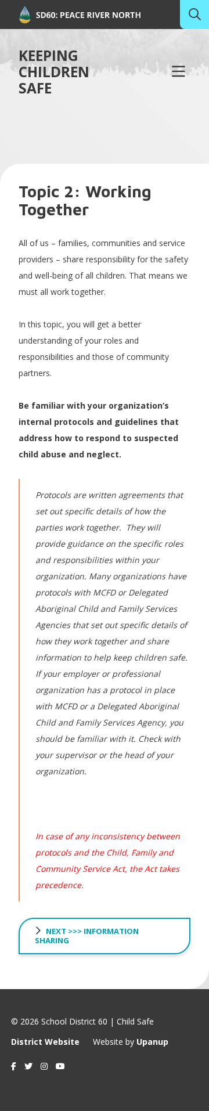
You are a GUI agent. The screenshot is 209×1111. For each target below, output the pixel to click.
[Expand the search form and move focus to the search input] (194, 14)
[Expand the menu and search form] (178, 72)
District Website (45, 1041)
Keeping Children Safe (54, 72)
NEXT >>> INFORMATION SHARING (87, 936)
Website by (130, 1041)
